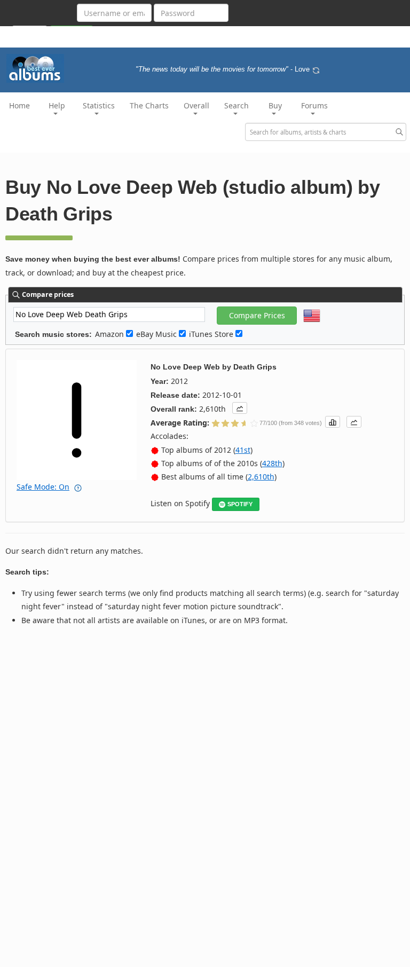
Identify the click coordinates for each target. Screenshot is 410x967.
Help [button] (57, 105)
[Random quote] (316, 69)
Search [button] (236, 105)
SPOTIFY (240, 504)
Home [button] (19, 105)
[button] (239, 408)
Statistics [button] (99, 105)
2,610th (261, 476)
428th (272, 463)
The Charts (149, 105)
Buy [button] (275, 105)
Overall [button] (196, 105)
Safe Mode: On (43, 487)
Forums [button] (314, 105)
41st (242, 450)
